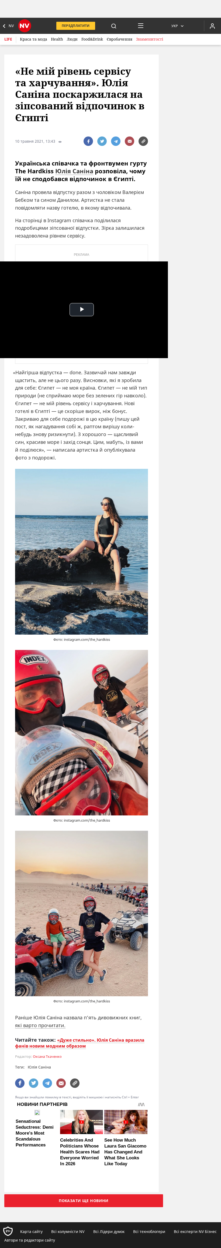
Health (57, 39)
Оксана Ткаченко (47, 1056)
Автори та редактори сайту (29, 1240)
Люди (72, 39)
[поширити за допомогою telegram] (115, 141)
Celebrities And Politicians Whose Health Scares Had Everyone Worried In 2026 (79, 1152)
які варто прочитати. (40, 1025)
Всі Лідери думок (109, 1231)
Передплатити (76, 25)
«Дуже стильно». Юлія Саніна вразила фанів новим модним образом (79, 1043)
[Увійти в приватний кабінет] (212, 25)
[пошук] (113, 26)
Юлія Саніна (74, 171)
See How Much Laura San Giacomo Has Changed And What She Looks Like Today (125, 1152)
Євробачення (119, 39)
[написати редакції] (129, 141)
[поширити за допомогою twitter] (102, 141)
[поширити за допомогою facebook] (88, 141)
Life (8, 39)
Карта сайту (31, 1231)
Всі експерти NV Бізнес (195, 1231)
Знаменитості (149, 39)
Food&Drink (92, 39)
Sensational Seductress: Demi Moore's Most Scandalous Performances (35, 1133)
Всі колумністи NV (67, 1231)
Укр (174, 25)
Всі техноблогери (149, 1231)
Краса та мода (33, 39)
